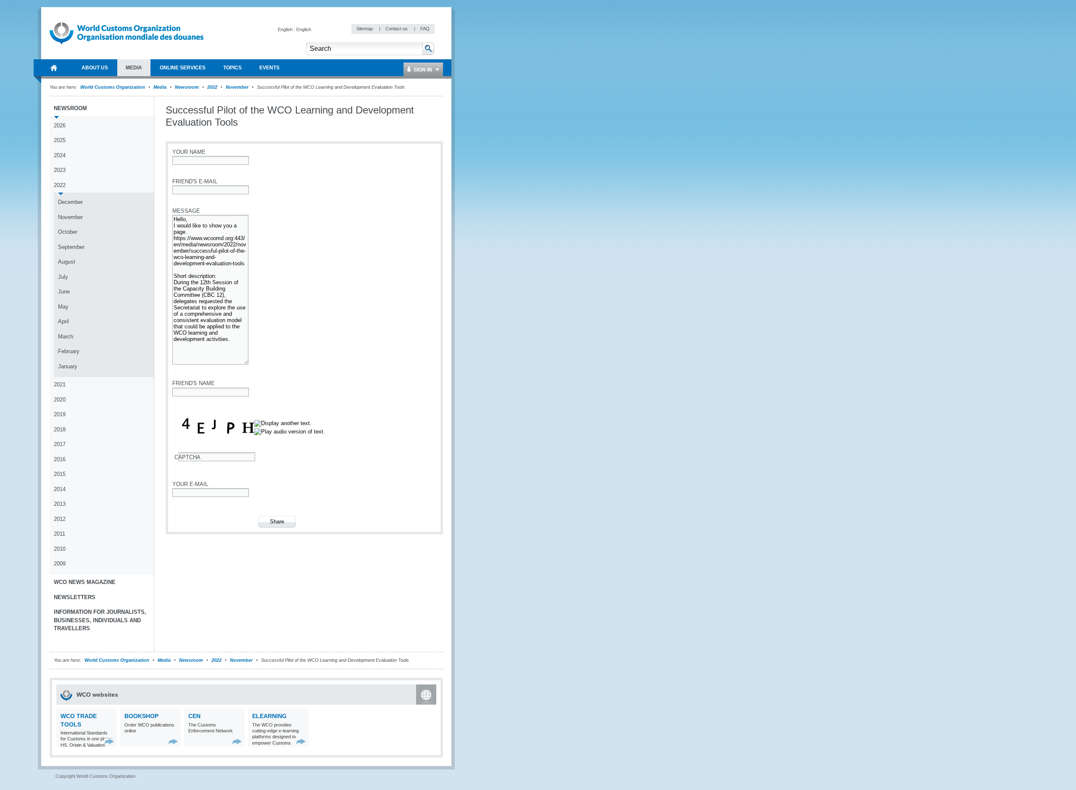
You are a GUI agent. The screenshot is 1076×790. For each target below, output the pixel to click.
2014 (60, 489)
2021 (60, 384)
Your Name (189, 152)
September (71, 247)
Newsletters (74, 597)
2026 (60, 125)
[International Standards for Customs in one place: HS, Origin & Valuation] (109, 741)
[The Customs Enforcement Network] (237, 741)
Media (159, 87)
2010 (60, 549)
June (64, 291)
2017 (60, 444)
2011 (59, 534)
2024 (60, 155)
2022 (212, 87)
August (66, 262)
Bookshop (141, 716)
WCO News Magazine (85, 582)
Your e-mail (190, 484)
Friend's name (193, 383)
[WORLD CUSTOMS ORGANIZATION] (53, 67)
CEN (194, 716)
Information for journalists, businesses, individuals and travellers (100, 620)
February (68, 351)
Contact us (397, 28)
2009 (60, 563)
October (67, 232)
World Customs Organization (113, 87)
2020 (60, 399)
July (63, 277)
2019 (60, 414)
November (237, 87)
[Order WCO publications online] (173, 741)
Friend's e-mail (194, 181)
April (63, 321)
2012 (60, 519)
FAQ (425, 28)
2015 (60, 474)
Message (186, 211)
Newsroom (187, 87)
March (65, 336)
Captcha (187, 457)
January (67, 366)
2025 (60, 140)
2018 (60, 429)
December (70, 202)
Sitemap (365, 28)
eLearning (269, 716)
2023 (60, 170)
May (63, 307)
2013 (60, 504)
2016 (60, 459)
